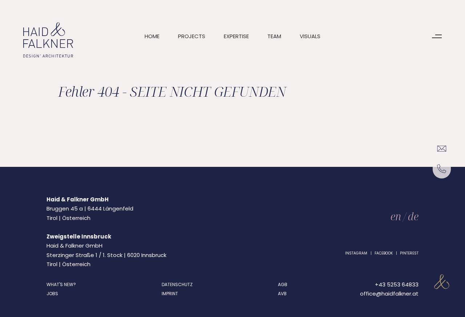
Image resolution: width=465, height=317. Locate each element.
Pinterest (409, 253)
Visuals (310, 36)
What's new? (61, 284)
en (396, 216)
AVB (282, 293)
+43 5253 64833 (396, 284)
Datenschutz (177, 284)
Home (152, 36)
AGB (282, 284)
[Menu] (437, 36)
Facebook (384, 253)
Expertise (236, 36)
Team (274, 36)
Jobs (52, 293)
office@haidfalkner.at (389, 293)
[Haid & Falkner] (48, 40)
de (413, 216)
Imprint (170, 293)
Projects (191, 36)
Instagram (356, 253)
